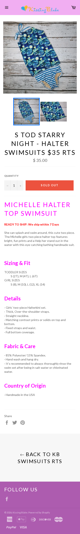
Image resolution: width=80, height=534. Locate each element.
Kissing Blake (20, 512)
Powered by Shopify (39, 512)
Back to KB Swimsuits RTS (40, 457)
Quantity (11, 175)
